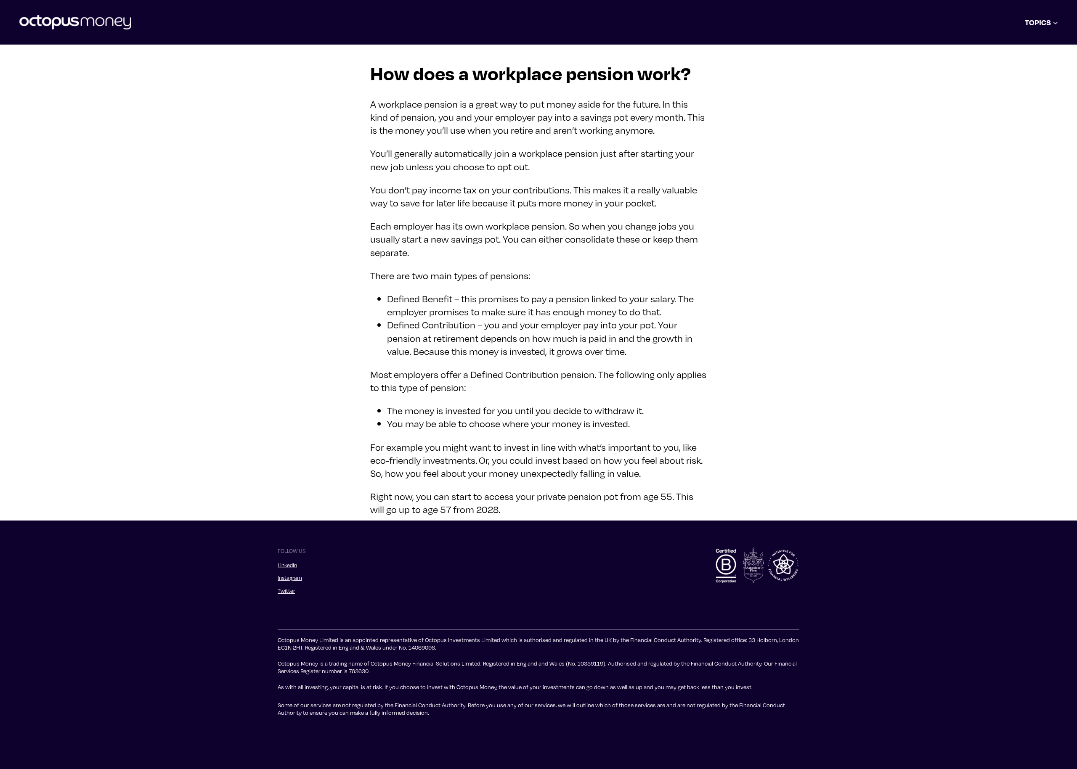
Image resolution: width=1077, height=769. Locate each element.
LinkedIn (287, 565)
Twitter (286, 591)
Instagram (290, 577)
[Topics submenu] (1055, 22)
